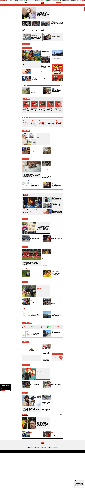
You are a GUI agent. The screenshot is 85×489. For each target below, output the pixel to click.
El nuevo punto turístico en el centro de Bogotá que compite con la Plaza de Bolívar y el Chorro (56, 37)
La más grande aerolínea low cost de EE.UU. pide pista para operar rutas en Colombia (56, 314)
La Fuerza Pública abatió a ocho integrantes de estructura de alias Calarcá (56, 185)
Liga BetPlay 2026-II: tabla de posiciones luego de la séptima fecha (35, 274)
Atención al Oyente (44, 450)
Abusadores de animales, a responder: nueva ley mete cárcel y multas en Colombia (56, 29)
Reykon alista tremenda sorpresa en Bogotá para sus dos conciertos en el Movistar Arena (26, 29)
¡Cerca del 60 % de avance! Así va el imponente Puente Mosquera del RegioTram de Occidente (36, 37)
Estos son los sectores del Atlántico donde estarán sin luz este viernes (26, 125)
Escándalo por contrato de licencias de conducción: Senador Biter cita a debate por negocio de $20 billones (43, 14)
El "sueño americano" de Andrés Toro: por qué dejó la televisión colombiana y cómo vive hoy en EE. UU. (31, 358)
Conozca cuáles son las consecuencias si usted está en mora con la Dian (35, 185)
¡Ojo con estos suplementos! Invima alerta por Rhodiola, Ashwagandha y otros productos (43, 139)
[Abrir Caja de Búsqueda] (62, 2)
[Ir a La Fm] (24, 85)
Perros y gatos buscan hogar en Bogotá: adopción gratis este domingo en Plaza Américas (46, 410)
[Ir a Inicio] (42, 3)
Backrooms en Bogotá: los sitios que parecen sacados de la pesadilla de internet (56, 435)
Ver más (61, 85)
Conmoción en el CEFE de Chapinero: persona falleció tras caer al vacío (51, 124)
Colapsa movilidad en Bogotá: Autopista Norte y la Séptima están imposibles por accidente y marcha (35, 239)
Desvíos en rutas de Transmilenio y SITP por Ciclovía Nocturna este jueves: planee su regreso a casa (56, 239)
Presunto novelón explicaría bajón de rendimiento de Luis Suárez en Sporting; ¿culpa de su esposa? (57, 199)
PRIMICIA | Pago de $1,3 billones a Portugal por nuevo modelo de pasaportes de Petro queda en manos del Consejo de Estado (56, 91)
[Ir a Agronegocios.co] (37, 323)
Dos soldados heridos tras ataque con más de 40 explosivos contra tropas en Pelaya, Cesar (35, 91)
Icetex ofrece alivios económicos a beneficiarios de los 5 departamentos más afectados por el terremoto (56, 302)
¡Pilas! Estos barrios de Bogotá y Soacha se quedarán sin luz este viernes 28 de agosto (45, 29)
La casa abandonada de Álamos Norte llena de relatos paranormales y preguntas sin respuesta (35, 435)
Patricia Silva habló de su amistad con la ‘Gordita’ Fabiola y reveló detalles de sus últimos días (57, 23)
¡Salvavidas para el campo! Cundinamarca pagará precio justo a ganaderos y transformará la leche (42, 291)
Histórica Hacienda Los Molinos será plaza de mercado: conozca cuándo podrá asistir (56, 385)
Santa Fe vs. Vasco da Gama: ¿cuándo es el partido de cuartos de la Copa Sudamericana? (46, 264)
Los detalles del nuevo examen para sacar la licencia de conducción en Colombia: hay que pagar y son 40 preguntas (43, 228)
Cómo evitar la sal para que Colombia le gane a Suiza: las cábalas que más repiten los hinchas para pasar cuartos (42, 424)
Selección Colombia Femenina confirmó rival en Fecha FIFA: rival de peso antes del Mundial (56, 274)
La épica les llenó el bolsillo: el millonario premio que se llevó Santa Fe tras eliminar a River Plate (31, 263)
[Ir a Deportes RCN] (25, 268)
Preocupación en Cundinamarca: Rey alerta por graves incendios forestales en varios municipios (56, 151)
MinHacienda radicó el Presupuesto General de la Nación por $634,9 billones (35, 314)
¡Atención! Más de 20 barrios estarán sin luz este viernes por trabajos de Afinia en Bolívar (42, 124)
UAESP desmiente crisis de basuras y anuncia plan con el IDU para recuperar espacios (46, 403)
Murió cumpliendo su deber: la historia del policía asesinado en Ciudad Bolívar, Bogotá (33, 124)
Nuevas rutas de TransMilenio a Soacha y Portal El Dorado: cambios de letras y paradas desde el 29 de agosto (57, 59)
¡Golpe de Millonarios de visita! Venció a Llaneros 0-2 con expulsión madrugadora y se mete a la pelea (36, 29)
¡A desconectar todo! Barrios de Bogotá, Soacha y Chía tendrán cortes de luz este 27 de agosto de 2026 (31, 409)
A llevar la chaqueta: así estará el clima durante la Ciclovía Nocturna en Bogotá (35, 385)
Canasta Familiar (2, 0)
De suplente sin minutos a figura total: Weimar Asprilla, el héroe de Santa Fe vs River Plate (46, 257)
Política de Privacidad (38, 450)
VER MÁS (28, 110)
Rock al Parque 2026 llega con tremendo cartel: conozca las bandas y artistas (42, 374)
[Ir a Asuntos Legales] (26, 180)
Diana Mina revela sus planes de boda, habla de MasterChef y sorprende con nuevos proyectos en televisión (46, 359)
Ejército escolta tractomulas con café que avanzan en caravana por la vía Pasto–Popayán (56, 333)
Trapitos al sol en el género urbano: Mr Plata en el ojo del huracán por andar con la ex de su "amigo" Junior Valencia (45, 52)
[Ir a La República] (23, 309)
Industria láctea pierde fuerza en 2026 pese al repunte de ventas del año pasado (35, 333)
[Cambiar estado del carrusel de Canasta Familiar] (5, 0)
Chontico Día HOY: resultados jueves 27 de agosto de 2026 (34, 302)
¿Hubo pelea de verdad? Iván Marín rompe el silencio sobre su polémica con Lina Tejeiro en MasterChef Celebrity (46, 352)
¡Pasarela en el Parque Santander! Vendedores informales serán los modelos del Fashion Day (45, 66)
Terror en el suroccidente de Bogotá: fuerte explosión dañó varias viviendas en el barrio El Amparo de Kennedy (46, 176)
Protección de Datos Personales (51, 450)
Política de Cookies (79, 485)
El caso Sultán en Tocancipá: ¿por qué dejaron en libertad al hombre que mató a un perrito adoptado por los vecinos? (31, 175)
